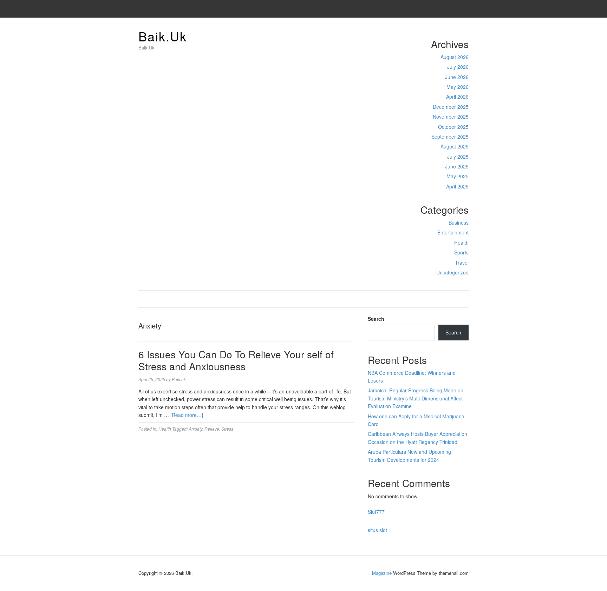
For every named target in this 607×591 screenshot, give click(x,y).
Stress (227, 429)
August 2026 (454, 56)
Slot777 (376, 511)
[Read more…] (186, 414)
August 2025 (454, 146)
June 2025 (457, 166)
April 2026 (457, 96)
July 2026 (458, 66)
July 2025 (458, 156)
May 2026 (457, 86)
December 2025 (451, 106)
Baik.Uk (162, 36)
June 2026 (457, 76)
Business (459, 222)
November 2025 (451, 116)
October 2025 (453, 126)
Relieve (211, 429)
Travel (462, 262)
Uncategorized (452, 272)
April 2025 (457, 186)
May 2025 (457, 176)
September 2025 (450, 136)
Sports (461, 252)
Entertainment (453, 232)
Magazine (382, 573)
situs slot (377, 529)
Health (461, 242)
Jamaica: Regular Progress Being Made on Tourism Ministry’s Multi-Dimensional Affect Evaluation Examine (415, 398)
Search (376, 318)
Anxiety (195, 429)
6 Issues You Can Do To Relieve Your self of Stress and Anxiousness (236, 360)
